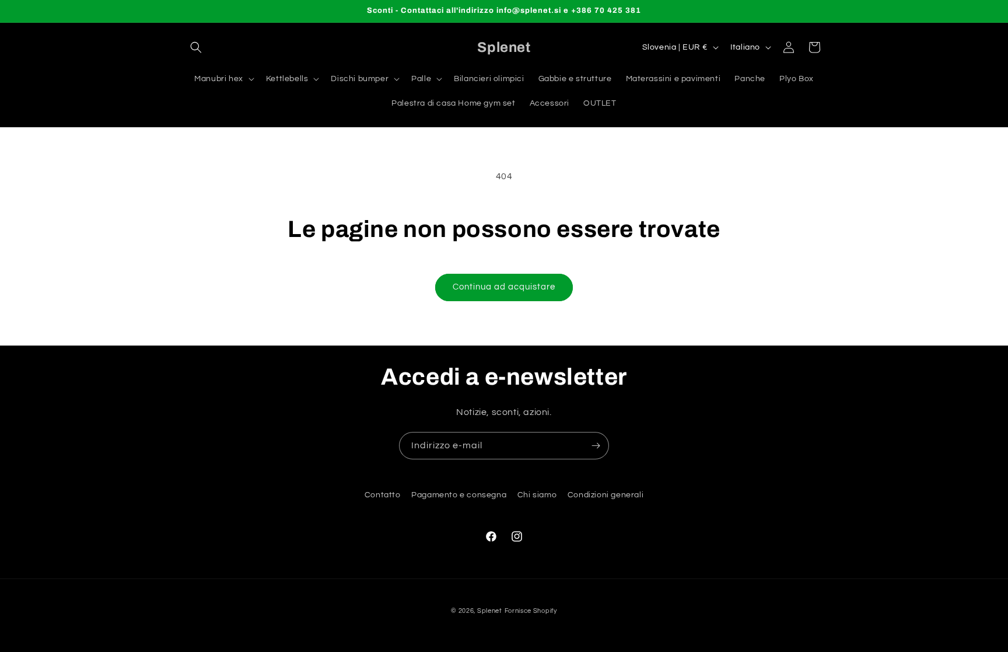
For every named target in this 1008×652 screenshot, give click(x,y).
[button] (196, 47)
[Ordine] (595, 445)
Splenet (489, 611)
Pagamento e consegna (458, 495)
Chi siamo (536, 495)
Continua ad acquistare (504, 287)
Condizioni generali (605, 495)
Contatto (383, 495)
